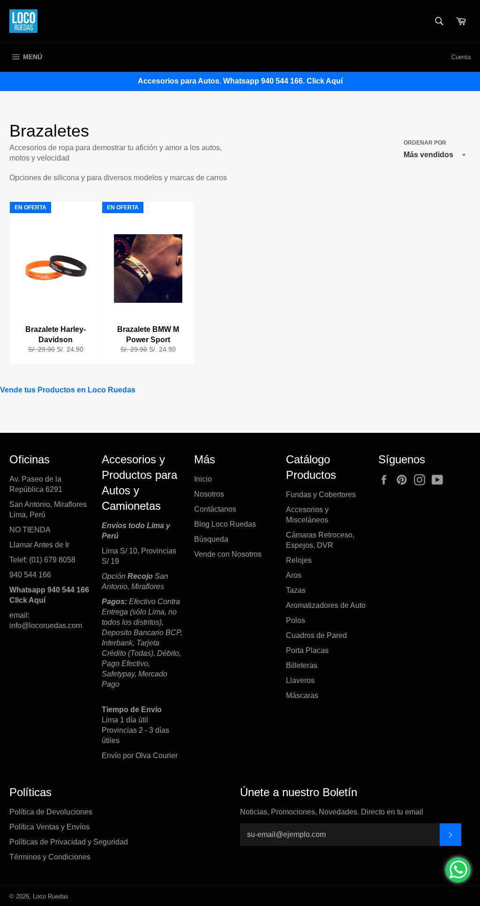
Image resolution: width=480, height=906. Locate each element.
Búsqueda (211, 539)
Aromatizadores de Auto (326, 605)
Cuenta (461, 57)
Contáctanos (215, 509)
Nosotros (209, 494)
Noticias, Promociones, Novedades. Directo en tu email (331, 812)
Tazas (296, 590)
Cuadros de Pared (316, 635)
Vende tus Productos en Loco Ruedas (67, 390)
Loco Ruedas (50, 896)
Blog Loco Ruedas (225, 524)
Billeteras (301, 665)
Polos (295, 620)
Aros (293, 575)
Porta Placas (307, 650)
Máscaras (302, 695)
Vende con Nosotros (228, 554)
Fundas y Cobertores (321, 495)
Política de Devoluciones (50, 812)
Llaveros (300, 680)
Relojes (299, 560)
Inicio (203, 479)
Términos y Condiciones (49, 857)
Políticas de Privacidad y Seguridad (68, 842)
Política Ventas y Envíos (49, 827)
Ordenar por (425, 142)
